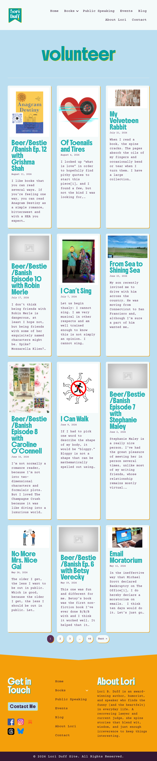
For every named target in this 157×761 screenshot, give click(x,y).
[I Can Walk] (78, 441)
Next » (102, 638)
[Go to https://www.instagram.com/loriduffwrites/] (20, 722)
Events (126, 11)
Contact (139, 20)
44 (89, 638)
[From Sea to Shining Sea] (127, 295)
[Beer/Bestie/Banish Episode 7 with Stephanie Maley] (127, 441)
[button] (77, 11)
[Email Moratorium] (127, 578)
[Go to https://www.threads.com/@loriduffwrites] (11, 731)
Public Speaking (98, 11)
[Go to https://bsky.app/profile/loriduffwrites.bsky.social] (20, 731)
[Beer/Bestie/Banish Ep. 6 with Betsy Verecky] (78, 578)
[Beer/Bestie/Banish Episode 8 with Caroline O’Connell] (29, 441)
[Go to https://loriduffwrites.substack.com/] (30, 722)
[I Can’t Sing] (78, 295)
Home (54, 11)
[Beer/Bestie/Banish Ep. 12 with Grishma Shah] (29, 157)
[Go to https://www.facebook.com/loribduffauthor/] (11, 722)
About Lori (115, 20)
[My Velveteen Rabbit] (127, 157)
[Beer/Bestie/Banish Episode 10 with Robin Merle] (29, 295)
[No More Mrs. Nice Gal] (29, 578)
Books (69, 11)
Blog (142, 11)
